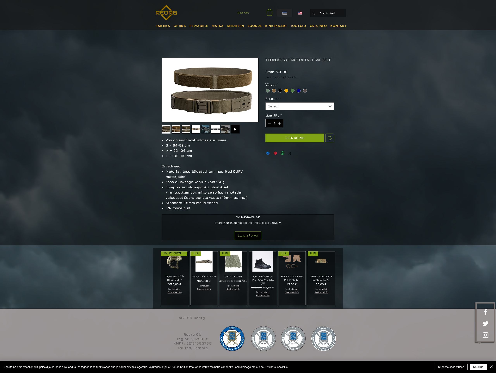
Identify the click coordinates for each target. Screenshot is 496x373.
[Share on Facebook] (268, 153)
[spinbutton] (274, 123)
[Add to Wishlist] (330, 138)
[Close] (491, 367)
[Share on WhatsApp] (282, 153)
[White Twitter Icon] (485, 323)
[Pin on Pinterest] (275, 153)
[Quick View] (262, 261)
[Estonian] (284, 13)
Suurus (272, 99)
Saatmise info (288, 77)
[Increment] (280, 123)
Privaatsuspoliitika (277, 367)
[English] (299, 13)
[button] (269, 12)
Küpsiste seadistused (451, 367)
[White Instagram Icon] (485, 335)
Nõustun (478, 367)
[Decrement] (269, 123)
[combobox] (299, 106)
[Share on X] (290, 153)
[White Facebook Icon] (485, 312)
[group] (248, 278)
